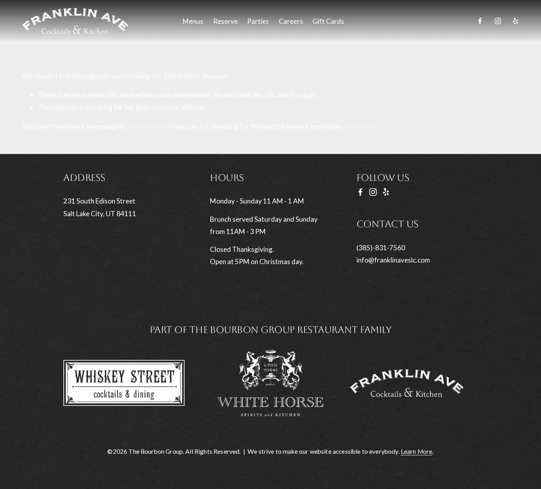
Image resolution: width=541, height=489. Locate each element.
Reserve (225, 21)
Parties (258, 21)
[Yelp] (515, 21)
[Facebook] (480, 21)
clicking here (146, 126)
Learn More (416, 452)
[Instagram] (498, 21)
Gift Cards (328, 21)
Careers (291, 21)
